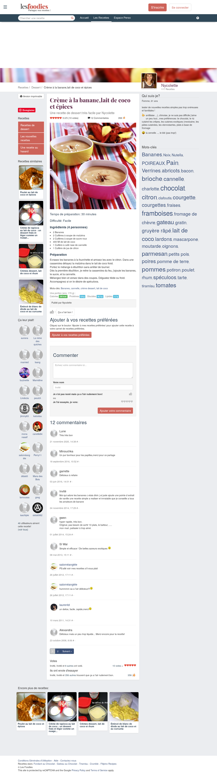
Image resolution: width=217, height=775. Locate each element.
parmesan (154, 253)
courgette (184, 197)
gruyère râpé (156, 230)
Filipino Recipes (108, 763)
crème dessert (88, 288)
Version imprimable (32, 96)
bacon (187, 170)
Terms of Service (99, 770)
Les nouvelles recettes (28, 138)
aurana (24, 338)
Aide (56, 760)
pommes (154, 268)
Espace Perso (122, 17)
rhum (147, 277)
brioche (152, 178)
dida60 (24, 476)
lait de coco (102, 288)
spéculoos (164, 277)
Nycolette (169, 85)
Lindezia (24, 398)
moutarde (151, 246)
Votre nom (58, 382)
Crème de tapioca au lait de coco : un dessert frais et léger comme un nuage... (30, 232)
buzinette (24, 380)
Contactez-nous (68, 760)
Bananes (65, 288)
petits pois (179, 254)
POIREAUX (153, 163)
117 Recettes (168, 89)
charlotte (150, 188)
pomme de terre (173, 261)
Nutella (177, 154)
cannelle (75, 288)
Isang (37, 362)
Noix (166, 154)
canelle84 (37, 433)
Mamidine (38, 380)
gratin (180, 222)
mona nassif (24, 435)
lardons (163, 238)
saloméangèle (68, 564)
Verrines (151, 170)
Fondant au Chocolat (44, 763)
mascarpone (185, 239)
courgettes (154, 204)
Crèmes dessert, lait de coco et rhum (31, 272)
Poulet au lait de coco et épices (29, 193)
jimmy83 (24, 416)
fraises (173, 205)
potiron (174, 269)
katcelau (37, 416)
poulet (188, 269)
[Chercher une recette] (72, 18)
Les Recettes (101, 17)
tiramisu (148, 285)
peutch (37, 398)
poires (149, 260)
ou (54, 398)
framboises (157, 212)
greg (37, 497)
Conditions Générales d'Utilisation (35, 760)
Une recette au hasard (29, 149)
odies (20, 6)
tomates (166, 285)
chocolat (172, 187)
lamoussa (24, 497)
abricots (171, 170)
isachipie (24, 515)
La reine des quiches (38, 341)
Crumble (94, 763)
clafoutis (165, 197)
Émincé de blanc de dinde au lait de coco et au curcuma (31, 309)
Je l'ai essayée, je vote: (65, 402)
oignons (170, 246)
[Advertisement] (108, 45)
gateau (165, 221)
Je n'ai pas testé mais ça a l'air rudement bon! (78, 394)
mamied (24, 362)
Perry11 (38, 455)
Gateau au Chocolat (67, 763)
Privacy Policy (78, 770)
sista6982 (37, 515)
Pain (172, 162)
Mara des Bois (37, 477)
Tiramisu (83, 763)
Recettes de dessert (27, 127)
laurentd (64, 605)
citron (149, 196)
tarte (182, 277)
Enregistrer (28, 110)
